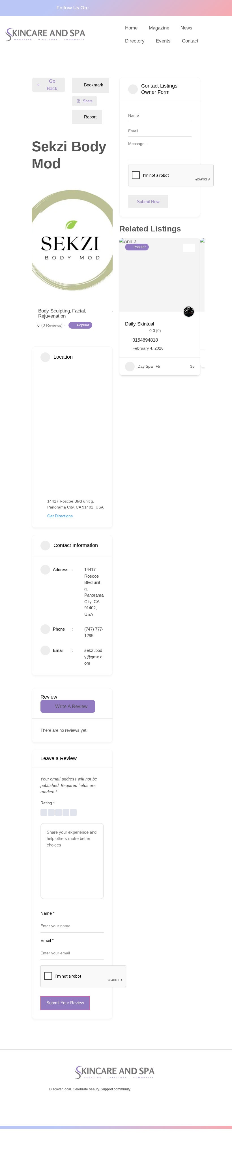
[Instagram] (144, 8)
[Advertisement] (116, 1147)
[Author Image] (189, 312)
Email (47, 940)
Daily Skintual (139, 324)
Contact (190, 41)
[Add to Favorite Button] (189, 248)
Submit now (148, 201)
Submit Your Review (65, 1002)
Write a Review (71, 706)
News (186, 28)
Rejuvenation (52, 316)
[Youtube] (129, 8)
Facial (78, 311)
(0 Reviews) (52, 325)
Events (163, 41)
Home (131, 28)
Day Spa (145, 366)
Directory (135, 41)
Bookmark (93, 84)
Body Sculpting (54, 311)
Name (47, 913)
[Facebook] (101, 8)
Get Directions (60, 516)
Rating (47, 803)
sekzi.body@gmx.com (93, 656)
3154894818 (145, 340)
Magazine (159, 28)
